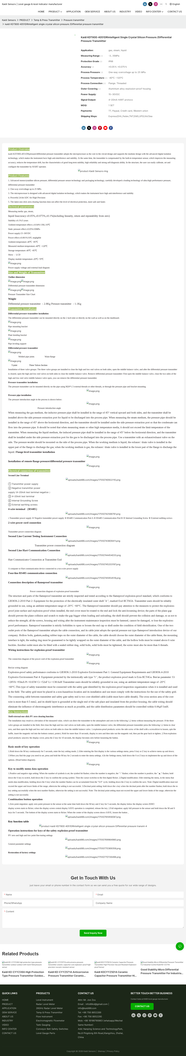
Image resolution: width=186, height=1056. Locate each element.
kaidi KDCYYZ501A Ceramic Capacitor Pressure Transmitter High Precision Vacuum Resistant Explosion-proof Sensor (116, 974)
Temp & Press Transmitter (47, 20)
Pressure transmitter (74, 20)
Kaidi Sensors (9, 20)
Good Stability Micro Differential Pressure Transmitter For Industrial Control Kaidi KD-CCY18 (161, 971)
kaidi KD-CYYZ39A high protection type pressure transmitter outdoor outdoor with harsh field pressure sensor (23, 974)
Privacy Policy (113, 1051)
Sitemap (101, 1051)
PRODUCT (24, 20)
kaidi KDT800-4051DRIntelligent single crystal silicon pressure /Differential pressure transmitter (54, 24)
